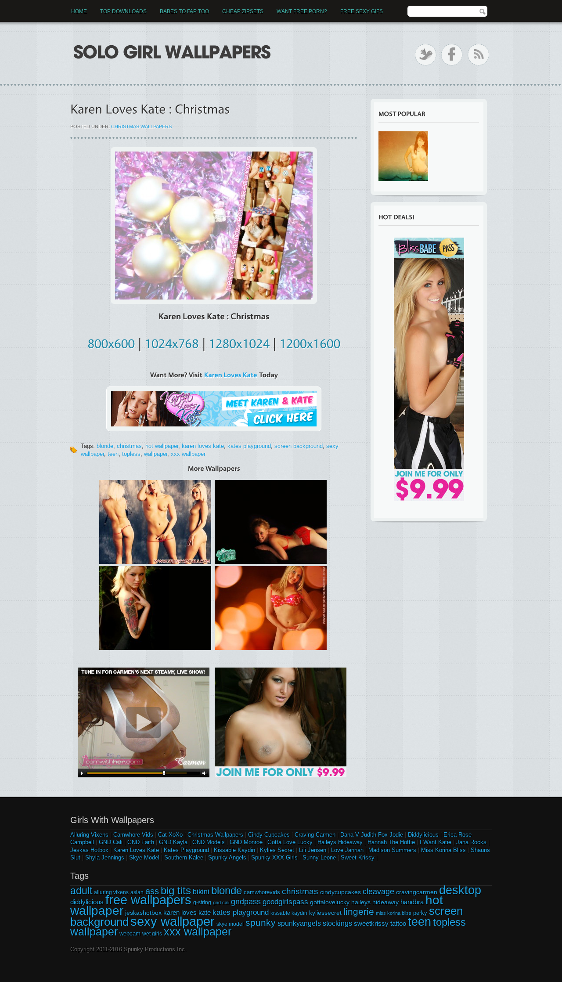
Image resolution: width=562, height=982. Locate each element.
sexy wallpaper (172, 921)
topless (131, 454)
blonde (105, 446)
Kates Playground (186, 850)
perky (420, 913)
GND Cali (110, 842)
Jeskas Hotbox (89, 850)
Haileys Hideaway (340, 842)
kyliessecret (325, 912)
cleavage (378, 891)
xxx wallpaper (188, 454)
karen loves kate (203, 446)
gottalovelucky (329, 902)
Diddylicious (423, 834)
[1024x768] (171, 342)
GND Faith (140, 842)
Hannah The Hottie (391, 842)
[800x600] (111, 342)
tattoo (398, 923)
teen (113, 454)
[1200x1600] (309, 342)
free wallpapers (148, 900)
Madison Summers (392, 850)
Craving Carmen (315, 834)
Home (79, 11)
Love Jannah (347, 850)
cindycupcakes (340, 891)
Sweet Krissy (358, 857)
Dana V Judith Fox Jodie (371, 834)
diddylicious (87, 902)
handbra (412, 902)
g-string (202, 902)
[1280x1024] (239, 342)
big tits (176, 890)
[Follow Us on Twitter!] (425, 54)
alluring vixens (111, 892)
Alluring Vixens (89, 834)
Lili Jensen (312, 850)
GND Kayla (173, 842)
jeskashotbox (143, 912)
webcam (129, 933)
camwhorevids (262, 892)
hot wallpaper (161, 446)
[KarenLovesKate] (230, 375)
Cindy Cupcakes (269, 834)
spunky (260, 922)
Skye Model (144, 857)
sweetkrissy (371, 923)
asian (137, 892)
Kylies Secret (277, 850)
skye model (230, 924)
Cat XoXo (170, 834)
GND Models (208, 842)
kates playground (249, 446)
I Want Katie (435, 842)
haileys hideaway (375, 902)
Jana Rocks (471, 842)
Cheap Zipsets (242, 11)
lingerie (358, 911)
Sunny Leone (319, 857)
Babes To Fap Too (184, 11)
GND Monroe (246, 842)
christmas (129, 446)
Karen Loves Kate (136, 850)
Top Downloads (123, 11)
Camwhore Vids (133, 834)
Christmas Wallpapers (141, 126)
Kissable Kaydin (234, 850)
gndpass (246, 901)
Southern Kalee (183, 857)
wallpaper (155, 454)
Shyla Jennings (104, 857)
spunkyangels (299, 923)
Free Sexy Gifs (361, 11)
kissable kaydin (288, 913)
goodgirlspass (285, 901)
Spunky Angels (227, 857)
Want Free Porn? (302, 11)
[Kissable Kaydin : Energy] (403, 156)
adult (81, 890)
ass (152, 891)
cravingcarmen (416, 891)
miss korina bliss (393, 913)
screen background (298, 446)
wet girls (152, 934)
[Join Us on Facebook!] (452, 54)
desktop (460, 890)
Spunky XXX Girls (274, 857)
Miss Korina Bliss (443, 850)
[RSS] (478, 54)
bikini (201, 891)
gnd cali (221, 902)
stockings (337, 923)
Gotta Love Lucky (290, 842)
